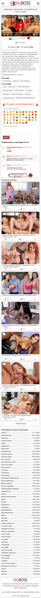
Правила (35, 586)
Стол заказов (26, 586)
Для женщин (25, 81)
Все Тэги (25, 584)
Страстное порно (23, 87)
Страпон (29, 90)
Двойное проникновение (25, 98)
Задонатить (23, 588)
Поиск (31, 584)
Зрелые (16, 81)
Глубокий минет (9, 98)
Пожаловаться (8, 586)
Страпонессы (19, 90)
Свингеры (11, 87)
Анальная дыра (17, 94)
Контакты (17, 586)
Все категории (16, 584)
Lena (4, 87)
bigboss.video (24, 596)
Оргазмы (6, 94)
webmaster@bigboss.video (31, 592)
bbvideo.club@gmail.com (13, 592)
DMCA (16, 588)
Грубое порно (8, 90)
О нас (36, 584)
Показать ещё (20, 424)
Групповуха (7, 81)
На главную (6, 584)
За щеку (28, 94)
